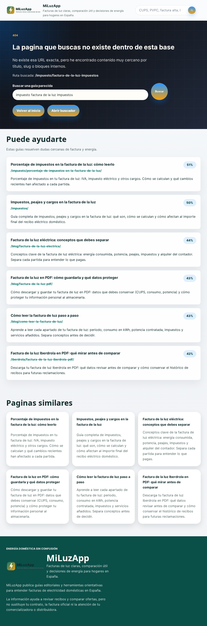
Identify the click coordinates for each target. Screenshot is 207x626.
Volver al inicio (28, 111)
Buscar (159, 91)
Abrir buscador (63, 111)
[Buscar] (192, 10)
